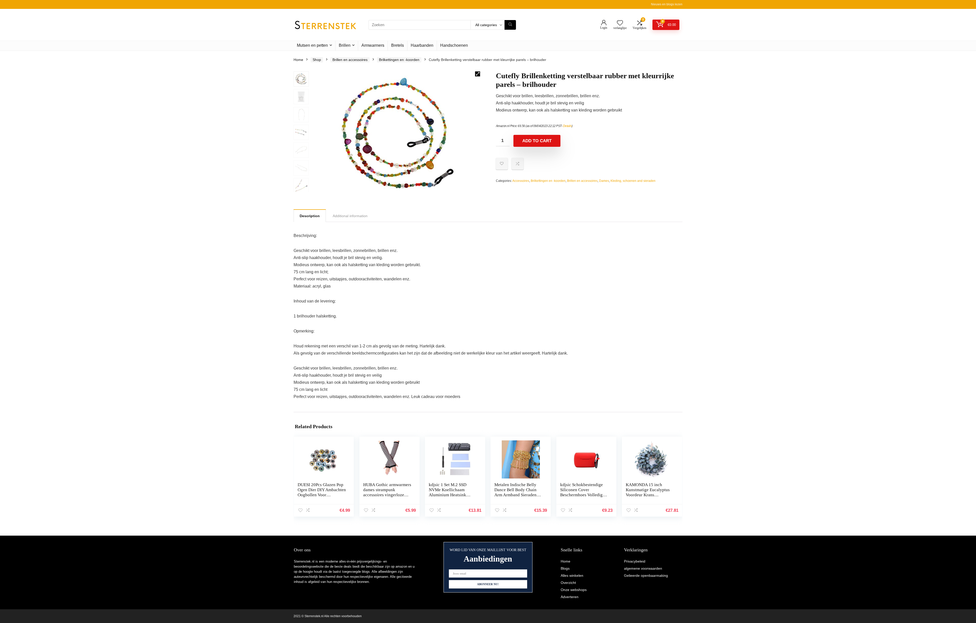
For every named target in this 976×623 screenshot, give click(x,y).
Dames (604, 181)
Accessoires (520, 181)
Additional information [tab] (350, 216)
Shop (317, 60)
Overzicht (568, 583)
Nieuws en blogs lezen (666, 4)
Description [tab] (310, 216)
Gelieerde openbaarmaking (646, 575)
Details (567, 126)
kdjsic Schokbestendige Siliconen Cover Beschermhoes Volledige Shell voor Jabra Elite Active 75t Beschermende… (582, 497)
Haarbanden (422, 45)
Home (298, 60)
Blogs (565, 568)
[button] (477, 73)
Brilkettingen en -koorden (399, 60)
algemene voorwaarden (643, 568)
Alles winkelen (572, 575)
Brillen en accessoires (350, 60)
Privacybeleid (634, 561)
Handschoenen (454, 45)
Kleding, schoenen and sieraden (633, 181)
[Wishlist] (620, 23)
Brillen (344, 45)
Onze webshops (574, 590)
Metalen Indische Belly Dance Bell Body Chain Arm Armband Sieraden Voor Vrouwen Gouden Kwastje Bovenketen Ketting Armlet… (515, 497)
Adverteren (569, 597)
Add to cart (537, 140)
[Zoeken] (510, 25)
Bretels (397, 45)
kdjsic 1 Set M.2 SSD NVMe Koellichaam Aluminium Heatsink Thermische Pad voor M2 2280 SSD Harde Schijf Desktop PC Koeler (451, 497)
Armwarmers (372, 45)
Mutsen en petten (312, 45)
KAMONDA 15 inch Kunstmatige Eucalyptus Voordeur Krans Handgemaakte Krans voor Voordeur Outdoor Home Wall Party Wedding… (650, 497)
